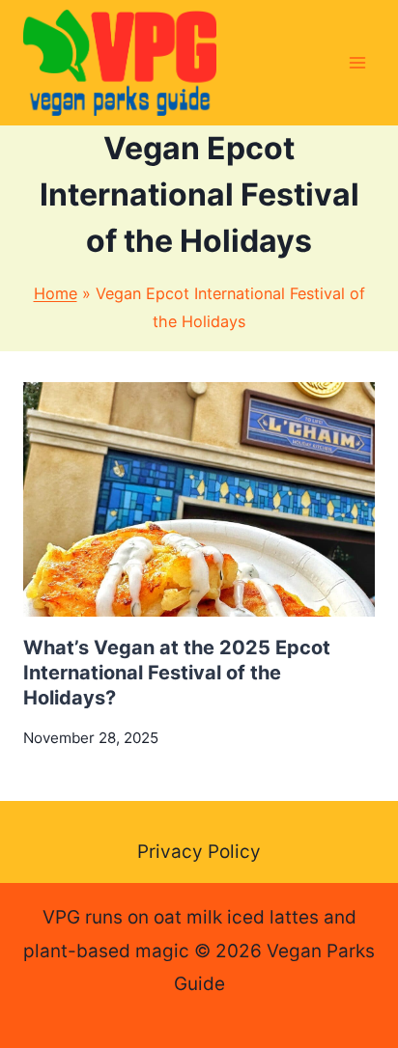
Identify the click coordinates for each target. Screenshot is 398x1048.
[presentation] (199, 499)
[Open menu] (357, 62)
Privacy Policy (199, 852)
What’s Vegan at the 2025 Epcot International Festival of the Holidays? (176, 672)
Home (55, 293)
